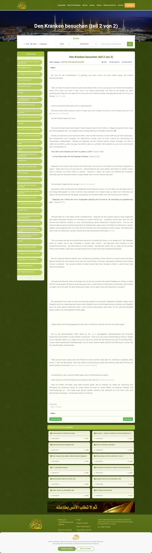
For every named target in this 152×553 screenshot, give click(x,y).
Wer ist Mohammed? (24, 80)
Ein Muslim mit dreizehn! (104, 490)
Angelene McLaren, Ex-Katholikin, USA (108, 479)
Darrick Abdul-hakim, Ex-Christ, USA (63, 479)
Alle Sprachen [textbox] (84, 44)
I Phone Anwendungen (25, 265)
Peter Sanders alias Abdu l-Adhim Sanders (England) (69, 456)
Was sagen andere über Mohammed (29, 117)
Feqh (79, 520)
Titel (27, 44)
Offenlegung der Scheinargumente (29, 74)
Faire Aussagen (23, 173)
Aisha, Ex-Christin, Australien (105, 445)
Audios (20, 241)
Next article (128, 419)
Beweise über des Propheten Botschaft (27, 186)
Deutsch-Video (22, 210)
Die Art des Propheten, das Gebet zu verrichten (29, 111)
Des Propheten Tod (24, 67)
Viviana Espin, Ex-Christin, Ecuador (63, 433)
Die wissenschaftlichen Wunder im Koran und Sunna (29, 217)
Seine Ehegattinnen (24, 179)
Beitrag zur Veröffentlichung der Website (65, 522)
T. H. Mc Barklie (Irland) (60, 467)
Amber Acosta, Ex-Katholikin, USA (63, 490)
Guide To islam (82, 523)
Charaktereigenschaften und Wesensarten (27, 155)
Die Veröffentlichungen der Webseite (29, 204)
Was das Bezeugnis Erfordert (27, 197)
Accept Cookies (67, 549)
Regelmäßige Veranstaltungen (27, 259)
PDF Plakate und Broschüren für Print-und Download (28, 235)
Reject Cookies (85, 549)
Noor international (83, 527)
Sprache (130, 5)
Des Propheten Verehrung (26, 105)
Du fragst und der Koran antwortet (29, 253)
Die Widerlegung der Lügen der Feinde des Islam (27, 99)
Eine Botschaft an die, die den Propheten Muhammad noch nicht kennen (29, 230)
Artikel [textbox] (62, 44)
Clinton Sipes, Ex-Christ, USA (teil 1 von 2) (109, 456)
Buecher (20, 92)
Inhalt (34, 44)
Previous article (55, 419)
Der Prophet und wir (24, 86)
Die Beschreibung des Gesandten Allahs (28, 142)
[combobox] (62, 44)
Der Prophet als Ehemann (26, 272)
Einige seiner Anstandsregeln (27, 166)
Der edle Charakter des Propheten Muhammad (28, 62)
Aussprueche (22, 160)
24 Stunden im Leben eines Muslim (29, 222)
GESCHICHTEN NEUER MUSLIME (72, 62)
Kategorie (43, 44)
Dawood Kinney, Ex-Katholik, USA (63, 445)
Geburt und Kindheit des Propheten (29, 136)
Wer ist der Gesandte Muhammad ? (29, 129)
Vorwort (20, 123)
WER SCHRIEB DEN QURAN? (27, 247)
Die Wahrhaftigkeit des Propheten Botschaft (28, 192)
